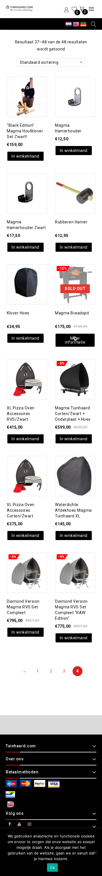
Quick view (32, 85)
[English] (76, 24)
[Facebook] (9, 824)
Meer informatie (75, 340)
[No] (95, 852)
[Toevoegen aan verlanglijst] (21, 85)
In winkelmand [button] (25, 156)
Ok (52, 867)
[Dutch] (68, 24)
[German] (83, 24)
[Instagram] (29, 824)
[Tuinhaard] (20, 8)
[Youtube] (19, 824)
